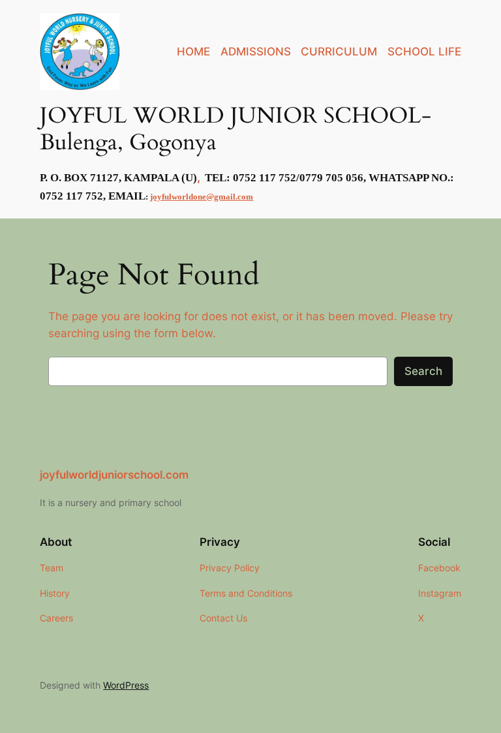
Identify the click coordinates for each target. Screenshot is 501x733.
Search (423, 371)
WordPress (126, 685)
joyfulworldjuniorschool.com (114, 474)
